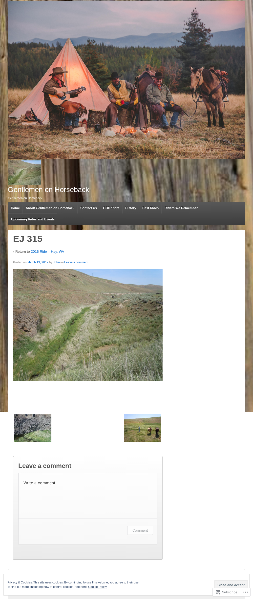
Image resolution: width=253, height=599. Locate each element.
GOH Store (111, 208)
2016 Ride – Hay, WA (47, 251)
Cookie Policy (97, 587)
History (130, 208)
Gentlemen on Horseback (48, 189)
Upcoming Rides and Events (33, 219)
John (56, 262)
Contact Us (88, 208)
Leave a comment (76, 262)
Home (15, 208)
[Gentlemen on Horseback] (126, 80)
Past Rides (150, 208)
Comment (140, 530)
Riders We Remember (181, 208)
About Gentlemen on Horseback (50, 208)
